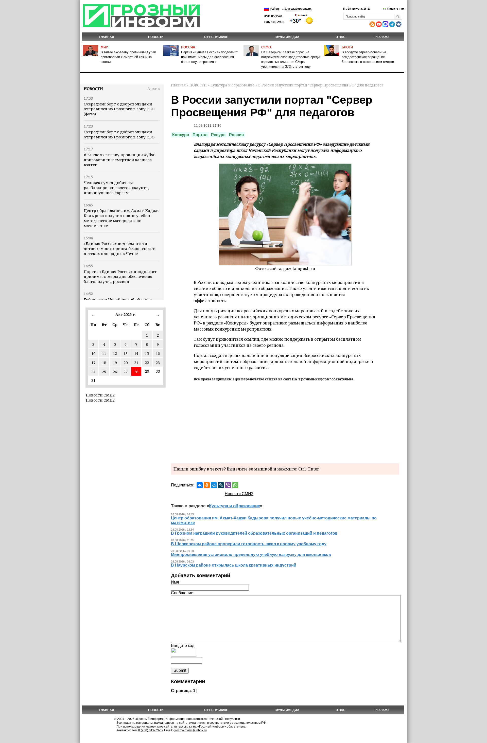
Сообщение (182, 593)
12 (115, 353)
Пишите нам (395, 8)
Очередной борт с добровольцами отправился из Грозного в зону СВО (119, 134)
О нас (340, 37)
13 (126, 353)
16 (158, 353)
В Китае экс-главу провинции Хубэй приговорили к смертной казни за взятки (128, 57)
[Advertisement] (285, 421)
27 (126, 371)
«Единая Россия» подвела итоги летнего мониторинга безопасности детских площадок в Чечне (119, 248)
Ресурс (218, 135)
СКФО (266, 47)
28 (136, 371)
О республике (216, 37)
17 (93, 362)
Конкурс (180, 135)
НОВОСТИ (156, 37)
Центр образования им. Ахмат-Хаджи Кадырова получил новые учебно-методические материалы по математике (121, 218)
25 (104, 371)
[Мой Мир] (214, 485)
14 (136, 353)
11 (104, 353)
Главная (106, 37)
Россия (188, 47)
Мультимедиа (287, 37)
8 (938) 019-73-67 (150, 730)
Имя (175, 582)
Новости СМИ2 (100, 394)
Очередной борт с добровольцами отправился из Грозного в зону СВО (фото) (119, 109)
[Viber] (228, 485)
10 (93, 353)
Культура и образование (232, 85)
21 (136, 362)
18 (104, 362)
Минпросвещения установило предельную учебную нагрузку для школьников (251, 554)
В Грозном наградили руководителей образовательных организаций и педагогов (254, 533)
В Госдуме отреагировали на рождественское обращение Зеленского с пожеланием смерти (368, 57)
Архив (153, 88)
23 (158, 362)
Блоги (347, 47)
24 (93, 371)
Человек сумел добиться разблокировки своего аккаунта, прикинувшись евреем (116, 187)
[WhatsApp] (235, 485)
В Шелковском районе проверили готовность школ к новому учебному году (248, 544)
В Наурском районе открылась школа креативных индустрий (233, 565)
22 (147, 362)
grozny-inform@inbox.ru (190, 730)
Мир (104, 47)
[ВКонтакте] (200, 485)
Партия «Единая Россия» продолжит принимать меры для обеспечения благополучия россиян (209, 57)
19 (115, 362)
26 (115, 371)
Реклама (382, 37)
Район (274, 8)
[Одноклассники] (207, 485)
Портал (200, 135)
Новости (93, 88)
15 (147, 353)
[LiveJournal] (221, 485)
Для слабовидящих (298, 8)
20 (126, 362)
